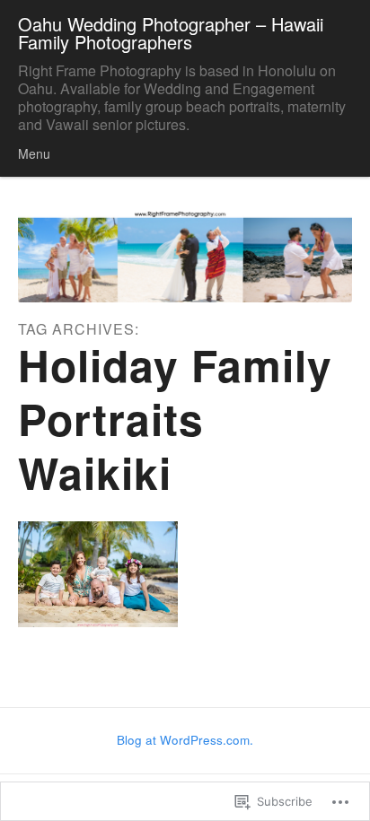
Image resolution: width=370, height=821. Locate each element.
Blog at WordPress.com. (185, 739)
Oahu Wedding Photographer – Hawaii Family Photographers (170, 33)
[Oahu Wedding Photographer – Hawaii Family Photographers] (185, 255)
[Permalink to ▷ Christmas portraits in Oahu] (98, 574)
